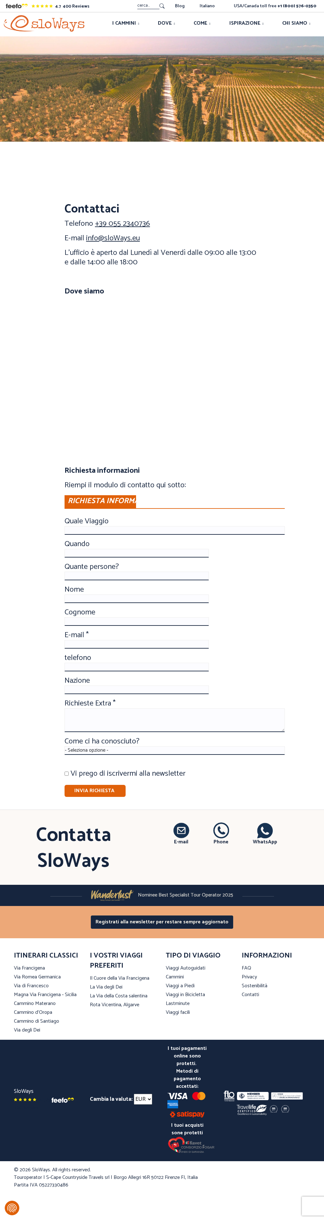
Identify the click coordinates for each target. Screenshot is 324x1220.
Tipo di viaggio (193, 955)
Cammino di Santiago (36, 1021)
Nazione (77, 681)
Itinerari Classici (46, 955)
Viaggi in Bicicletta (185, 994)
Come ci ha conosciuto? (102, 741)
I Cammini (124, 23)
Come (201, 23)
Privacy (249, 977)
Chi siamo (295, 23)
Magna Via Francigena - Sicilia (45, 994)
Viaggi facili (178, 1012)
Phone (221, 842)
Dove (165, 23)
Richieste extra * (90, 703)
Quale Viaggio (87, 521)
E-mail (181, 842)
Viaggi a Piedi (180, 986)
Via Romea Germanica (37, 977)
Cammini (175, 977)
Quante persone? (92, 567)
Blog (179, 6)
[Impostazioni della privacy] (12, 1208)
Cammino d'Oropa (33, 1012)
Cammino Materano (35, 1003)
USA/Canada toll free (275, 6)
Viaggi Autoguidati (185, 968)
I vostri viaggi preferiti (116, 960)
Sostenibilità (254, 986)
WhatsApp (265, 842)
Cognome (80, 612)
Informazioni (267, 955)
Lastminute (178, 1003)
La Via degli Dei (106, 987)
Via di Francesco (31, 986)
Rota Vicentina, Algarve (114, 1005)
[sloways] (44, 23)
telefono (78, 658)
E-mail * (77, 635)
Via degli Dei (27, 1030)
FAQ (246, 968)
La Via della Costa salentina (118, 996)
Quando (77, 544)
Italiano (207, 6)
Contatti (250, 994)
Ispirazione (245, 23)
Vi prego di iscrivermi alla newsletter (128, 774)
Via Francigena (29, 968)
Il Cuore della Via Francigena (119, 978)
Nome (74, 590)
